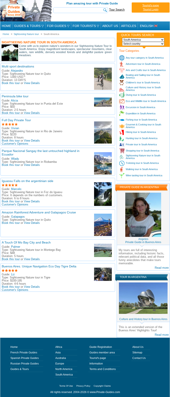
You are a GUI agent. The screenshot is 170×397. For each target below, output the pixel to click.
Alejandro (17, 70)
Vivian (15, 128)
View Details (32, 83)
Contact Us (139, 358)
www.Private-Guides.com (105, 392)
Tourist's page (150, 5)
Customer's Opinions (15, 143)
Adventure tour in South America (143, 64)
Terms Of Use (66, 386)
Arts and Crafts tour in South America (146, 70)
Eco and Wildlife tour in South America (146, 101)
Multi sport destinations (18, 66)
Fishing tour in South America (141, 119)
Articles (128, 26)
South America (64, 374)
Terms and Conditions (102, 369)
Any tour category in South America (145, 57)
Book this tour (11, 83)
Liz (13, 274)
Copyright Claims (102, 386)
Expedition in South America (140, 113)
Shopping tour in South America (142, 150)
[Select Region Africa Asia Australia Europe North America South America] (143, 40)
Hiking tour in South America (141, 132)
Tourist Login (150, 9)
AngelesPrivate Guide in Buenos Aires (143, 241)
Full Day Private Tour (16, 120)
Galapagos (18, 216)
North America (63, 369)
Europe (59, 363)
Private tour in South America (141, 144)
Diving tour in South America (141, 95)
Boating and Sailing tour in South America (143, 76)
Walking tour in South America (142, 169)
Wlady (15, 158)
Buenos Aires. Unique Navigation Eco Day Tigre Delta (39, 266)
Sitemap (137, 352)
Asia (58, 352)
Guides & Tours (19, 369)
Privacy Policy (83, 386)
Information (96, 363)
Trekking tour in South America (142, 163)
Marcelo (16, 189)
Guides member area (102, 352)
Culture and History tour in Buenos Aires (143, 319)
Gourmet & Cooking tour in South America (143, 125)
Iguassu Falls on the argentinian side (27, 181)
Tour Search (117, 9)
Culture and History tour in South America (143, 88)
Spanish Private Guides (24, 358)
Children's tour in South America (143, 82)
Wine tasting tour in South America (144, 175)
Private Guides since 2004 (26, 10)
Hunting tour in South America (141, 138)
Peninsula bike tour (15, 96)
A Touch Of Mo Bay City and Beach (26, 242)
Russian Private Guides (24, 363)
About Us (110, 26)
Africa (58, 347)
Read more (162, 267)
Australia (60, 358)
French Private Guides (23, 352)
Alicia (14, 100)
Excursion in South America (140, 107)
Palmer (15, 246)
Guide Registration (100, 347)
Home (6, 26)
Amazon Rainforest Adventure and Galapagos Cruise (39, 212)
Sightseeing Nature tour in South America (143, 156)
